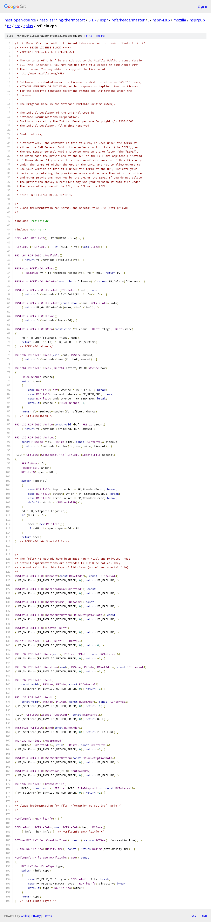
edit (100, 36)
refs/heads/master (128, 20)
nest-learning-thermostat (62, 20)
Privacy (36, 916)
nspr (104, 20)
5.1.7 (92, 20)
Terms (47, 916)
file (89, 36)
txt (193, 915)
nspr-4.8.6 (161, 20)
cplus (28, 25)
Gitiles (25, 916)
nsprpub (197, 20)
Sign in (202, 6)
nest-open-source (20, 20)
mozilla (179, 20)
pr (9, 25)
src (17, 25)
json (203, 915)
